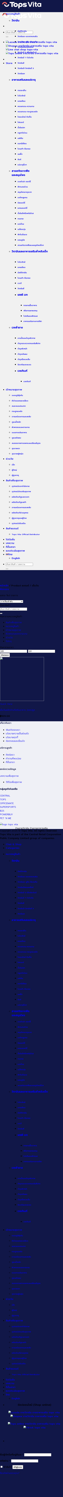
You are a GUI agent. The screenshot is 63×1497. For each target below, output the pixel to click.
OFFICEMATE (7, 803)
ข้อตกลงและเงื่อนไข (15, 741)
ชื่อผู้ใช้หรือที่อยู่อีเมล (11, 1454)
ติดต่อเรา (10, 755)
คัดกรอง (5, 655)
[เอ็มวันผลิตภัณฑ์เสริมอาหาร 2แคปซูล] (22, 700)
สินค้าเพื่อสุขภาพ (14, 480)
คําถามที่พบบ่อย (13, 758)
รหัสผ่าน (5, 1461)
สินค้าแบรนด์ (12, 528)
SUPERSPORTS (8, 807)
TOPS (3, 799)
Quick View (6, 704)
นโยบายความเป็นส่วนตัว (17, 733)
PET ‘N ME (5, 818)
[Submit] (7, 36)
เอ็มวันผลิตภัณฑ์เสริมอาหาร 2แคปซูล (17, 710)
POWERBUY (6, 814)
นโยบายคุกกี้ (12, 737)
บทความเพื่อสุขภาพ (9, 776)
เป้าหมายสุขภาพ (14, 389)
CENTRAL (5, 796)
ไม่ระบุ (9, 641)
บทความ (10, 543)
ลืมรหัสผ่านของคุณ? (9, 1473)
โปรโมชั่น (10, 539)
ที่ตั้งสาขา (10, 547)
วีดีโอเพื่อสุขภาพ (14, 782)
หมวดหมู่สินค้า (13, 14)
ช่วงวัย (9, 459)
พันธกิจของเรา (13, 730)
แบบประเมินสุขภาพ (15, 551)
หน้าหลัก (4, 585)
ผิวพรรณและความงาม (16, 634)
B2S (2, 811)
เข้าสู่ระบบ (18, 1467)
